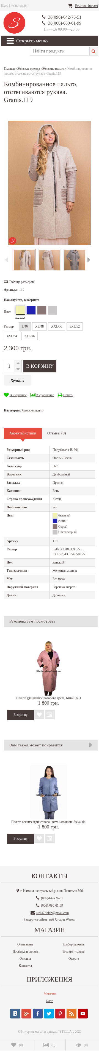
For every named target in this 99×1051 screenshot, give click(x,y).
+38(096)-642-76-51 (63, 17)
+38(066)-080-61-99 (63, 23)
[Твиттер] (49, 1013)
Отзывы (25, 959)
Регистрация (19, 5)
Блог (49, 1001)
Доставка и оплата (25, 951)
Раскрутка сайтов (36, 919)
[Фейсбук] (38, 1013)
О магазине (25, 944)
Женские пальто (32, 410)
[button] (19, 282)
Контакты (25, 966)
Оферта (73, 959)
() (21, 1045)
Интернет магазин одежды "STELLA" (47, 1032)
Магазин (50, 994)
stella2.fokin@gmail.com (52, 913)
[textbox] (59, 51)
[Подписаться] (71, 1013)
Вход (4, 5)
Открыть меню (32, 40)
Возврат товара (73, 951)
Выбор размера (73, 944)
